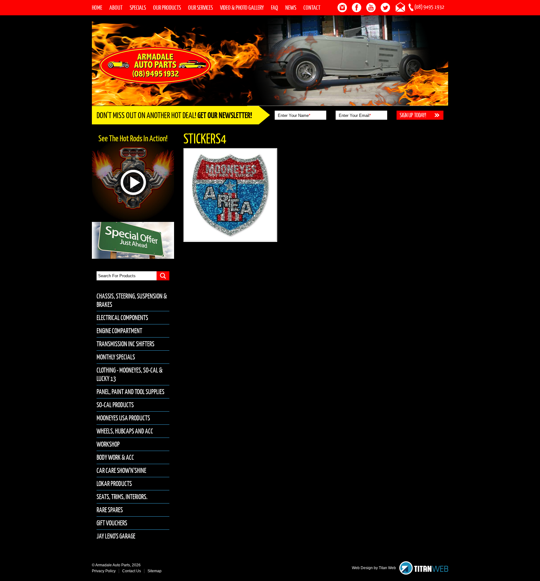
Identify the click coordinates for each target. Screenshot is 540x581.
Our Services (200, 7)
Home (97, 7)
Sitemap (155, 571)
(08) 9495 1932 (429, 6)
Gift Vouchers (112, 523)
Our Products (167, 7)
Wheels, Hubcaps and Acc (125, 431)
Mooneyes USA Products (123, 418)
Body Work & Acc (115, 457)
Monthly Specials (116, 357)
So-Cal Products (115, 405)
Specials (138, 7)
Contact (311, 7)
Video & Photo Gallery (242, 7)
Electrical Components (122, 317)
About (115, 7)
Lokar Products (114, 483)
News (290, 7)
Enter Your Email (355, 115)
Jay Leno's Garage (116, 536)
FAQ (274, 7)
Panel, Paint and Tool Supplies (130, 392)
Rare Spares (110, 510)
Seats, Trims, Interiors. (122, 497)
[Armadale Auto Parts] (155, 65)
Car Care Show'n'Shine (121, 470)
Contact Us (131, 571)
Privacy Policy (104, 571)
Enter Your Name (294, 115)
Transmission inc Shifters (125, 344)
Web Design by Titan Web (374, 568)
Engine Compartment (119, 331)
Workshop (108, 444)
